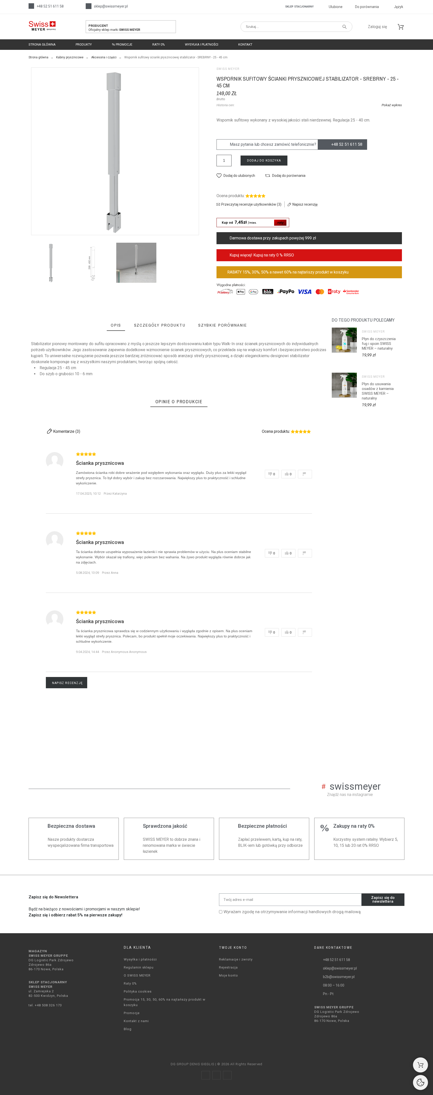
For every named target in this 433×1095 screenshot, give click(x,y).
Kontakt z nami (136, 1021)
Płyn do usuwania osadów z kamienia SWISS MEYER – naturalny (378, 391)
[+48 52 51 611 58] (31, 6)
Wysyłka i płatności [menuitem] (201, 44)
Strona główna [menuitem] (42, 44)
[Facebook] (205, 1075)
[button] (235, 176)
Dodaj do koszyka (264, 160)
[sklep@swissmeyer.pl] (88, 6)
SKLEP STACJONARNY (299, 6)
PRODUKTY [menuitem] (84, 44)
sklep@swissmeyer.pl (111, 6)
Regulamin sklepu (139, 967)
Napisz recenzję (67, 683)
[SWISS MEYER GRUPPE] (42, 27)
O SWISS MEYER (137, 975)
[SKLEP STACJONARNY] (280, 6)
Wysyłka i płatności (140, 959)
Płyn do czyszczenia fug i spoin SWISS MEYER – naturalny (379, 344)
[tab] (116, 325)
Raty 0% (130, 983)
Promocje (132, 1013)
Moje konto (228, 975)
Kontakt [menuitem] (245, 44)
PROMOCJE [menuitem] (123, 44)
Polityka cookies (138, 991)
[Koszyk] (420, 1064)
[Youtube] (227, 1075)
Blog (128, 1029)
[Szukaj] (344, 27)
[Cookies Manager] (420, 1082)
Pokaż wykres (392, 105)
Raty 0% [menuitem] (158, 44)
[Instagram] (216, 1075)
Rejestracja (228, 967)
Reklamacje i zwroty (236, 959)
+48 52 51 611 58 (50, 6)
